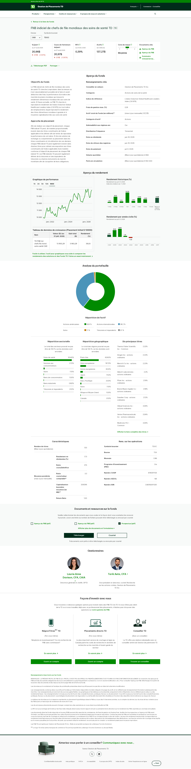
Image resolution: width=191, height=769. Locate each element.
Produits (35, 14)
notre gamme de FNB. (101, 610)
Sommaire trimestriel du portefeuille (147, 58)
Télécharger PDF (40, 66)
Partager (54, 66)
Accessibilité (91, 761)
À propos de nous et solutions (92, 14)
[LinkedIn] (99, 754)
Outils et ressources (67, 14)
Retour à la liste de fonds (43, 22)
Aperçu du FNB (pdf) (42, 523)
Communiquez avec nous (117, 743)
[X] (92, 754)
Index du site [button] (120, 761)
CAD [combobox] (34, 37)
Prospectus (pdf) (129, 523)
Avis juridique (70, 761)
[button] (134, 6)
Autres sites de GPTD (37, 1)
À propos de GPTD (105, 761)
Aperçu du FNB (148, 49)
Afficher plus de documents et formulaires (95, 528)
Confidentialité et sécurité (53, 761)
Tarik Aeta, (117, 574)
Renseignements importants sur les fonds (46, 675)
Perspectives (49, 14)
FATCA (81, 761)
